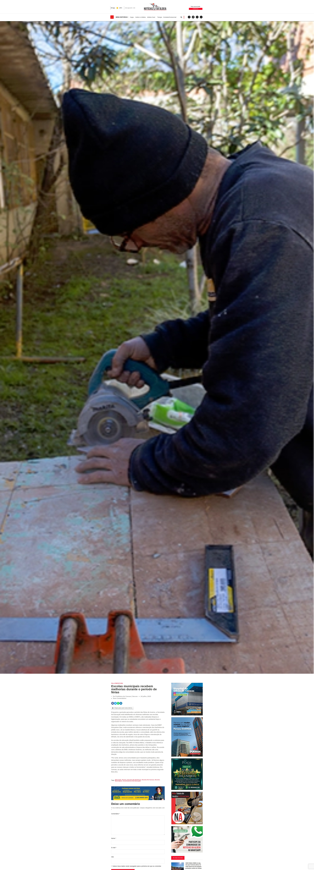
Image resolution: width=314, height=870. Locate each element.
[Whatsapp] (201, 17)
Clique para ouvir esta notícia (123, 708)
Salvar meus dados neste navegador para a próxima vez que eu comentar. (137, 866)
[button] (181, 17)
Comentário (115, 814)
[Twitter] (193, 17)
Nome (113, 838)
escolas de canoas (148, 779)
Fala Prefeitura (117, 683)
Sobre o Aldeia (140, 17)
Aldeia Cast (151, 17)
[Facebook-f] (189, 17)
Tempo (159, 17)
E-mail (113, 847)
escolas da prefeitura (134, 779)
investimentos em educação (132, 781)
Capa (132, 17)
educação (118, 779)
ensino (124, 779)
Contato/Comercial (169, 17)
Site (112, 857)
